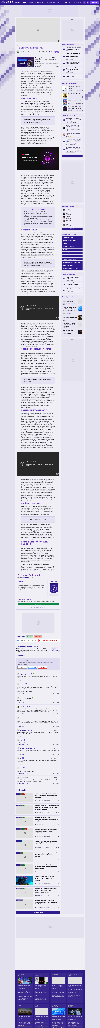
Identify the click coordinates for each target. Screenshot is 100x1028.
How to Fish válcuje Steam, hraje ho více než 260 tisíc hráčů (24, 992)
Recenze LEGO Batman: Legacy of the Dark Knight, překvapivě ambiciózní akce (45, 831)
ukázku (31, 652)
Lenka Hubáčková (39, 847)
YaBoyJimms (23, 698)
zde (21, 652)
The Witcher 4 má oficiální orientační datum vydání (68, 332)
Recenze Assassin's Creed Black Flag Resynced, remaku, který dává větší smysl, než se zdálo (46, 807)
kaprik (21, 777)
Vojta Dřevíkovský (24, 51)
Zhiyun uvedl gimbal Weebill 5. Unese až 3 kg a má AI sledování (74, 1024)
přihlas (38, 662)
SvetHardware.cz (67, 313)
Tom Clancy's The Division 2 (25, 45)
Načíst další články (38, 912)
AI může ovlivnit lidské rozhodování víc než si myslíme (40, 999)
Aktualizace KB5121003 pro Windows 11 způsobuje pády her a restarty (69, 309)
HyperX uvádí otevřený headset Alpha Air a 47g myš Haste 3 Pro (57, 1024)
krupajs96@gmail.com (25, 674)
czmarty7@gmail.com (25, 730)
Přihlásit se (94, 2)
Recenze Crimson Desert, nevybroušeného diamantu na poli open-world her (45, 866)
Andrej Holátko (39, 871)
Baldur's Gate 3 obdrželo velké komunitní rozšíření (58, 995)
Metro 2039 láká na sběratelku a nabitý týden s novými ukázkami (70, 317)
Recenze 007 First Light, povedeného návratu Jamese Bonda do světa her (46, 819)
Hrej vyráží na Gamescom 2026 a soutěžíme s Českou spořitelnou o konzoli (46, 59)
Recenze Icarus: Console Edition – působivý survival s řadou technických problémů (45, 890)
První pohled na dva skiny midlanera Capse (74, 986)
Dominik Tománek (39, 800)
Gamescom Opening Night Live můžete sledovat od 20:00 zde (69, 301)
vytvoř (53, 662)
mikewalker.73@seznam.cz (26, 748)
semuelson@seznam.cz (25, 717)
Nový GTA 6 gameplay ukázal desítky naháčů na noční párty (70, 324)
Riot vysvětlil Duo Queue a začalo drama (74, 995)
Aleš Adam (22, 684)
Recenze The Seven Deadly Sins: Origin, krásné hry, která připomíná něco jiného (45, 902)
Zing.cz (64, 304)
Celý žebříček (72, 229)
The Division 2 (41, 553)
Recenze (35, 45)
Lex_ (21, 758)
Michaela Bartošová (39, 907)
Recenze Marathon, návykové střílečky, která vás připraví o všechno (44, 878)
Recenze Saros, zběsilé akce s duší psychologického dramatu (45, 842)
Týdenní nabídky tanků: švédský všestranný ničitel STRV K (24, 1018)
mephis (21, 740)
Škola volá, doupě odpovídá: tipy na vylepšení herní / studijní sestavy (25, 998)
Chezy (21, 768)
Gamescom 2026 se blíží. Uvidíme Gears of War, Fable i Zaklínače (24, 987)
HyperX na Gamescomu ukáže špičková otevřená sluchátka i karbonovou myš (41, 993)
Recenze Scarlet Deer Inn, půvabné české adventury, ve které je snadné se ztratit (46, 795)
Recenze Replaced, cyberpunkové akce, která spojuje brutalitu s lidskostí (45, 854)
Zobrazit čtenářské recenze (38, 607)
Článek (19, 58)
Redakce (38, 66)
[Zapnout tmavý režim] (88, 2)
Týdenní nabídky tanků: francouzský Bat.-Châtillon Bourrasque (24, 1024)
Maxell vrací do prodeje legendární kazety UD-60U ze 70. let (41, 987)
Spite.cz (65, 327)
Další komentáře (72, 156)
